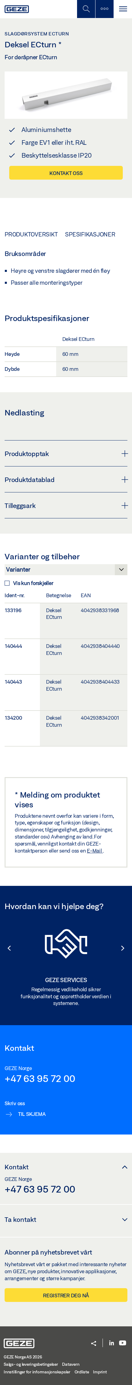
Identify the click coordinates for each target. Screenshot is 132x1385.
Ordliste (82, 1371)
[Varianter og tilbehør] (66, 571)
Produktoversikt (31, 234)
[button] (6, 948)
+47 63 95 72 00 (40, 1078)
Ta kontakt (20, 1219)
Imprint (100, 1371)
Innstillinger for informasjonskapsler (37, 1371)
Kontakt (17, 1167)
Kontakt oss (65, 173)
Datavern (70, 1364)
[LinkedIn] (111, 1343)
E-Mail (95, 850)
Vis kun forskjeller (33, 583)
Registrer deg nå (66, 1295)
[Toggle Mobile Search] (86, 9)
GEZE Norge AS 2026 (23, 1356)
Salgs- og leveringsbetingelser (31, 1364)
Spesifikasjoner (90, 234)
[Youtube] (122, 1343)
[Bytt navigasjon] (123, 9)
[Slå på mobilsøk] (104, 9)
